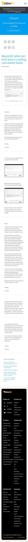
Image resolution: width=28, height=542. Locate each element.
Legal (15, 514)
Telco (15, 428)
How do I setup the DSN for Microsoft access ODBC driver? (10, 379)
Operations (16, 478)
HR (15, 464)
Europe (15, 412)
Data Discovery (7, 425)
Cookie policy (17, 521)
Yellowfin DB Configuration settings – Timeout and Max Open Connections (10, 374)
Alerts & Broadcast (7, 461)
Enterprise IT (6, 506)
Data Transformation (8, 459)
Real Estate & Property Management (17, 455)
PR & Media (17, 506)
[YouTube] (8, 413)
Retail (15, 437)
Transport (16, 440)
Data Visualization (7, 449)
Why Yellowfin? (17, 494)
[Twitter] (5, 42)
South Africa (17, 414)
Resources (16, 509)
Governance (6, 457)
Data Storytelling (7, 452)
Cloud (4, 504)
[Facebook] (13, 42)
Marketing (16, 471)
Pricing (5, 437)
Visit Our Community (14, 30)
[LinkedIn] (9, 42)
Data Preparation (7, 433)
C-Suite (16, 481)
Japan (15, 405)
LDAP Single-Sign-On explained (11, 370)
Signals (5, 430)
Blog (15, 502)
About (15, 492)
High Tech (16, 442)
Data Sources (6, 454)
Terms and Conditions (8, 537)
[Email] (13, 47)
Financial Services (18, 430)
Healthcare (16, 423)
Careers (16, 497)
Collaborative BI (7, 464)
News (15, 504)
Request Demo (6, 440)
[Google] (5, 47)
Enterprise (16, 483)
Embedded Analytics (8, 502)
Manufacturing (17, 435)
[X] (8, 406)
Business (5, 492)
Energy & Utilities (18, 445)
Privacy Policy (17, 518)
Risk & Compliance (18, 476)
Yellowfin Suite (6, 423)
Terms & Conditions (18, 516)
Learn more (18, 11)
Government (17, 433)
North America (17, 407)
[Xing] (9, 47)
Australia (16, 402)
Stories (5, 428)
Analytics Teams (7, 494)
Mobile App (6, 435)
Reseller (5, 509)
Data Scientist (6, 511)
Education (16, 425)
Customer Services (18, 474)
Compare (5, 442)
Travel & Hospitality (18, 459)
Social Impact (17, 499)
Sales (15, 469)
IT (14, 466)
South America (17, 409)
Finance (16, 462)
